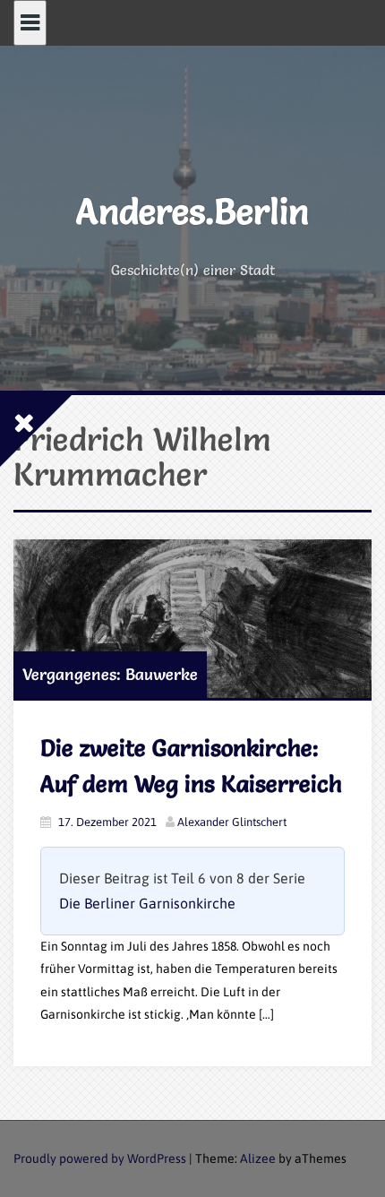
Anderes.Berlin (192, 211)
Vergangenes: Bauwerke (110, 674)
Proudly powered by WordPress (99, 1158)
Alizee (258, 1158)
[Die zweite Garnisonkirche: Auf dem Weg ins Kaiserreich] (192, 618)
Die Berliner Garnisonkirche (147, 903)
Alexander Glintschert (232, 822)
